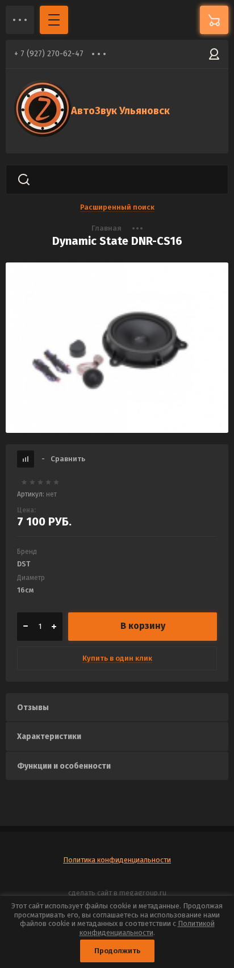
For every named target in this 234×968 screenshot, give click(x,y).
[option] (117, 347)
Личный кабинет (214, 54)
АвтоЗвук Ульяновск (120, 111)
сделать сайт (90, 892)
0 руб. (214, 20)
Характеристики (49, 736)
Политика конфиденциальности (117, 860)
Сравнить (63, 458)
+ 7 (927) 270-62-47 (48, 54)
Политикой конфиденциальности (147, 928)
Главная (106, 228)
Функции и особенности (64, 766)
